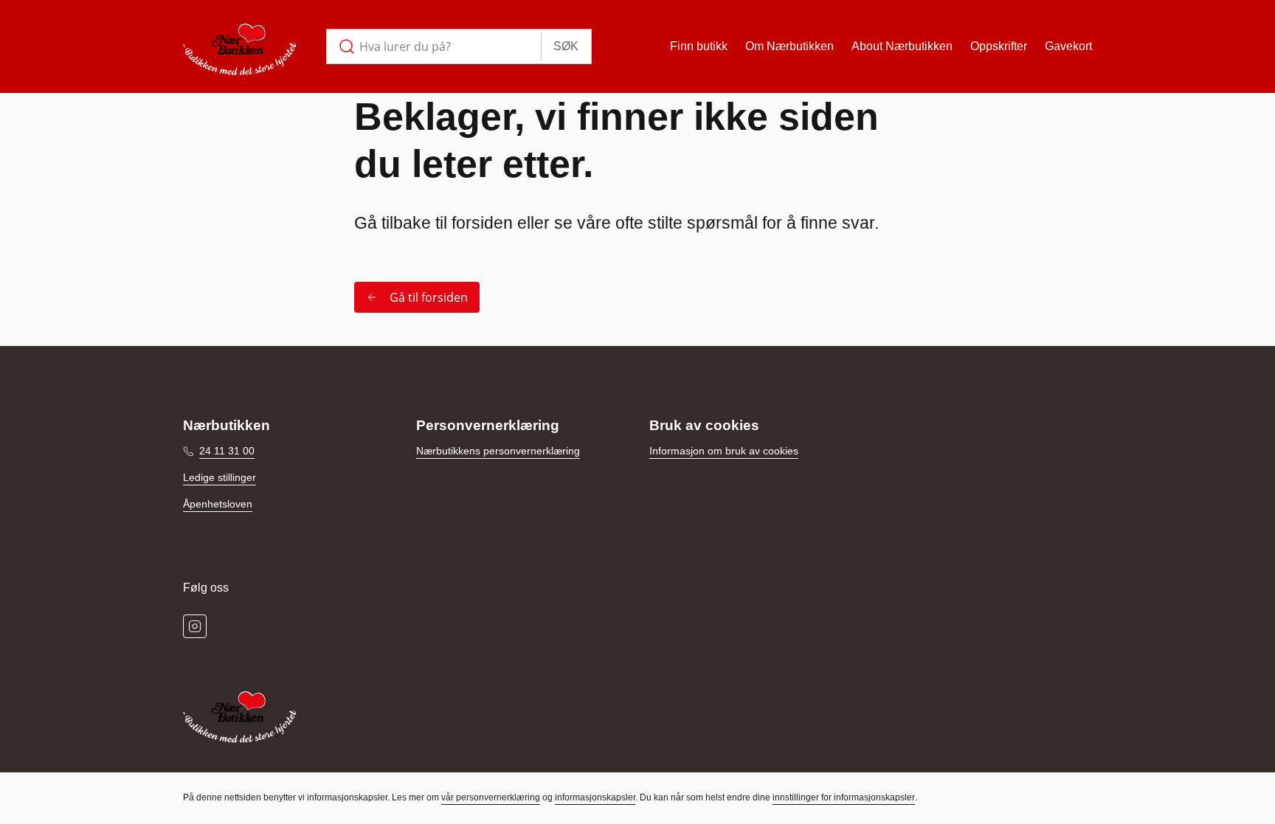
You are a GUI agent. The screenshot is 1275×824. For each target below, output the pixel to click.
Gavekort (1068, 46)
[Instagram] (195, 626)
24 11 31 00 (227, 451)
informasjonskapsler (595, 797)
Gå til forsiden (429, 297)
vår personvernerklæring (490, 797)
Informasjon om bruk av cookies (723, 451)
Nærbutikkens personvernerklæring (498, 451)
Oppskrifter (998, 46)
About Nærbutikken (902, 46)
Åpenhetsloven (217, 504)
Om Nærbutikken (789, 46)
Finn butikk (699, 46)
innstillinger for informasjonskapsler (844, 797)
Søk (565, 46)
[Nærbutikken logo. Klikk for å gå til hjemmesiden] (240, 46)
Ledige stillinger (219, 477)
